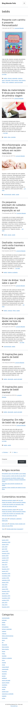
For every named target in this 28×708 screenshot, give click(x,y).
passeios (4, 673)
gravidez (13, 137)
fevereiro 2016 (6, 591)
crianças (20, 78)
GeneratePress (14, 706)
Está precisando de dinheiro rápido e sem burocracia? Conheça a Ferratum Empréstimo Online (14, 479)
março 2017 (5, 566)
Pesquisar (4, 459)
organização (5, 669)
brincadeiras (5, 627)
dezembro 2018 (6, 542)
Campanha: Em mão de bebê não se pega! (13, 421)
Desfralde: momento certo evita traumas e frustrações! (13, 245)
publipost (11, 82)
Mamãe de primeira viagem (9, 500)
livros (7, 82)
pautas (9, 234)
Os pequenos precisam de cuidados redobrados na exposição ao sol (14, 206)
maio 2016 (4, 584)
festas (3, 651)
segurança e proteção (7, 693)
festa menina (14, 80)
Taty (3, 529)
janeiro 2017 (5, 571)
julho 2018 (4, 546)
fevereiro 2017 (5, 569)
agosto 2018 (5, 544)
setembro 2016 (6, 580)
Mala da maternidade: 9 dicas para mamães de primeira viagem (13, 93)
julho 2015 (4, 602)
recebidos (4, 685)
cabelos (4, 631)
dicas (3, 80)
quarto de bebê (19, 82)
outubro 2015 (5, 600)
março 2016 (5, 589)
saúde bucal (5, 691)
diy (3, 642)
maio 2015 (4, 604)
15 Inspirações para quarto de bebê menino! (12, 357)
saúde (17, 194)
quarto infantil (5, 682)
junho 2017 (5, 562)
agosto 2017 (5, 560)
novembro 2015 (6, 598)
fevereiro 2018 (5, 553)
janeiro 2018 (5, 555)
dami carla (4, 518)
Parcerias (4, 671)
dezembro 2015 (6, 595)
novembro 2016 (6, 575)
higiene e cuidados (13, 272)
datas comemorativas (7, 635)
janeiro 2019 (5, 540)
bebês (5, 78)
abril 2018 (4, 549)
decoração (10, 379)
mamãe (4, 662)
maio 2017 (4, 564)
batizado (4, 620)
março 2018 (5, 551)
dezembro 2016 (6, 573)
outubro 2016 (5, 578)
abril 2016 (4, 587)
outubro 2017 (5, 558)
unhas (3, 698)
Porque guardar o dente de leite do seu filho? (14, 476)
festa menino (22, 80)
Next (16, 452)
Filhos (3, 82)
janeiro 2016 (5, 593)
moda (3, 664)
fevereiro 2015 (5, 607)
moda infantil (5, 667)
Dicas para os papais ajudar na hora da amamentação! (13, 321)
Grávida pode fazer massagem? (15, 529)
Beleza (3, 624)
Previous (5, 452)
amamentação (7, 194)
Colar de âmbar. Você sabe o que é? (13, 281)
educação (8, 80)
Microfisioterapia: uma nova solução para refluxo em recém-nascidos (14, 148)
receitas (4, 687)
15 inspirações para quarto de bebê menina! (12, 389)
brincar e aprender (12, 78)
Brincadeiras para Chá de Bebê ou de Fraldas (14, 473)
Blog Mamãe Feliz (9, 3)
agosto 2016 (5, 582)
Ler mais (4, 74)
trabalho (4, 696)
